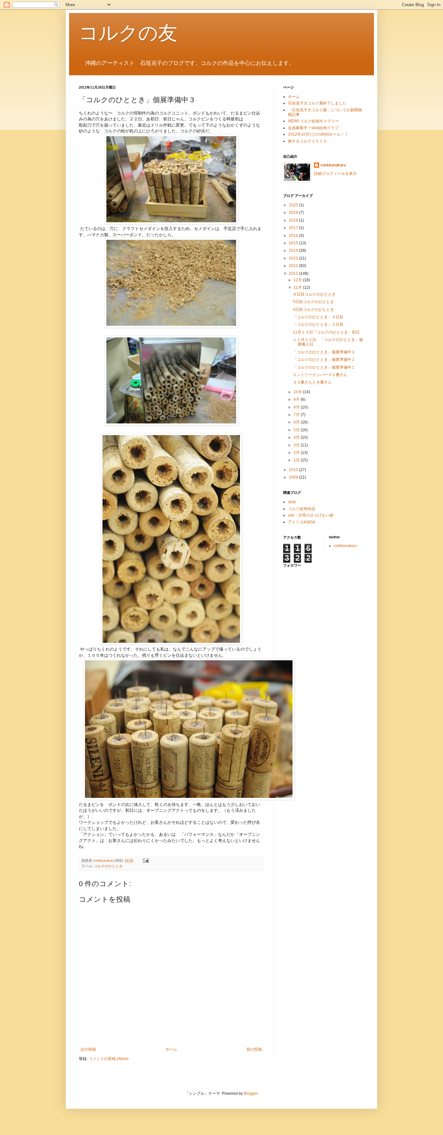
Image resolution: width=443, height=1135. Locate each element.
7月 (297, 414)
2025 (294, 205)
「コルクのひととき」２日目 (318, 324)
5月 (297, 430)
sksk (292, 502)
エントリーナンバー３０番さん (320, 374)
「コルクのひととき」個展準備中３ (324, 352)
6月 (297, 422)
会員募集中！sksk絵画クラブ (313, 128)
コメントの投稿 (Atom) (108, 1058)
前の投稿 (254, 1049)
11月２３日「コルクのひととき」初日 (326, 332)
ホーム (171, 1049)
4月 (297, 437)
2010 (294, 470)
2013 (294, 258)
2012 (294, 265)
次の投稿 (88, 1049)
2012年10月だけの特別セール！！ (318, 134)
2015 (294, 243)
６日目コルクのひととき (314, 294)
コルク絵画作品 (301, 508)
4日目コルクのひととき (313, 309)
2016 (294, 235)
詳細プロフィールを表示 (335, 173)
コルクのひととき (108, 866)
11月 (298, 287)
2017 (294, 228)
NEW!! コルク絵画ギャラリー (313, 121)
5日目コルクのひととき (313, 301)
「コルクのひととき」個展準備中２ (324, 359)
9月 (297, 399)
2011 (294, 273)
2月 (297, 452)
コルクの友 (128, 33)
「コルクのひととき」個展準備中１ (324, 367)
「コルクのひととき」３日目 (318, 317)
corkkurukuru (333, 165)
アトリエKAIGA (301, 522)
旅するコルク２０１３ (309, 141)
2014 (294, 250)
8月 (297, 407)
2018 (294, 220)
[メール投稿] (145, 860)
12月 (298, 280)
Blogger (250, 1093)
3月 (297, 445)
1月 (297, 460)
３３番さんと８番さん (312, 382)
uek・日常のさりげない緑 (310, 515)
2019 (294, 212)
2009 (294, 477)
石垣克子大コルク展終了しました (317, 103)
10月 (298, 392)
